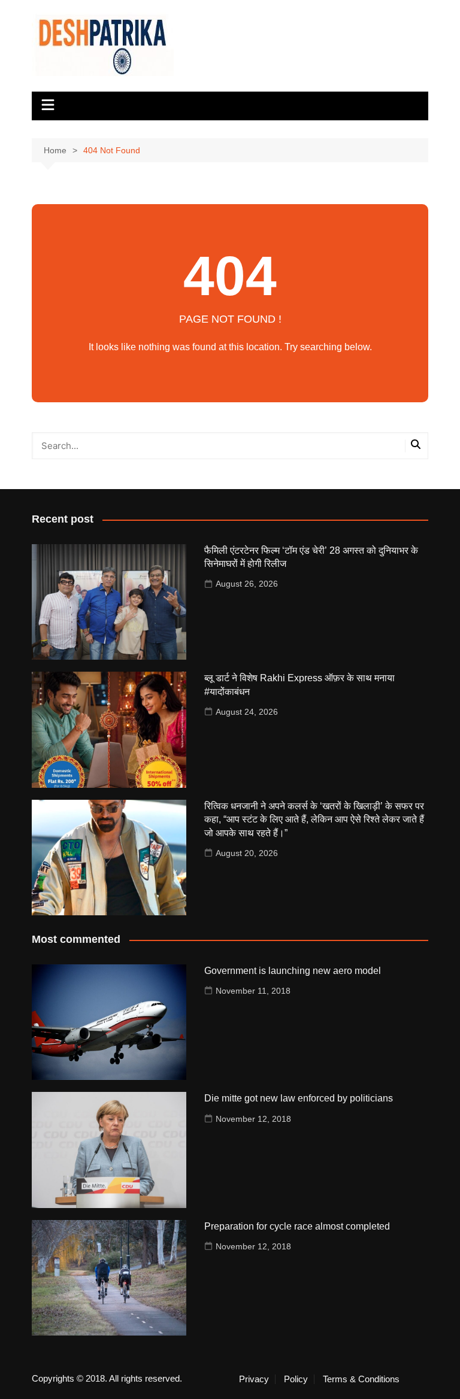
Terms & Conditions (361, 1379)
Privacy (254, 1379)
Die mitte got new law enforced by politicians (298, 1098)
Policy (296, 1379)
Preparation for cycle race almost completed (297, 1226)
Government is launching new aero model (292, 971)
